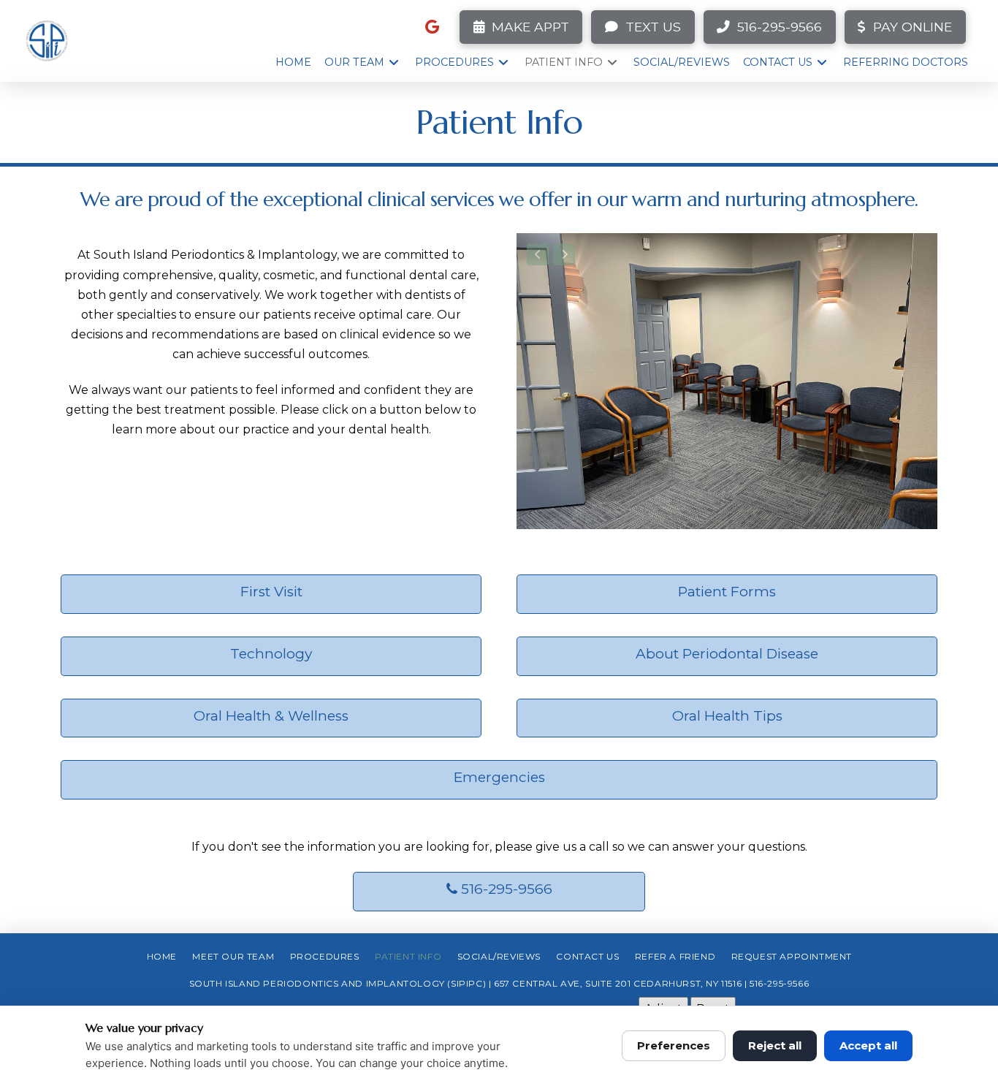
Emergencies (499, 777)
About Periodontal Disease (727, 653)
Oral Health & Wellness (271, 715)
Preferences (673, 1045)
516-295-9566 (504, 889)
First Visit (271, 591)
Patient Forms (727, 591)
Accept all (868, 1045)
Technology (271, 653)
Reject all (774, 1045)
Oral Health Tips (727, 715)
